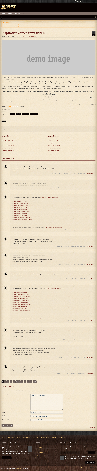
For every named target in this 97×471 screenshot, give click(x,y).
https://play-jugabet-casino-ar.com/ (21, 310)
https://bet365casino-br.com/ (20, 201)
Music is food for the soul (8, 145)
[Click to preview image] (48, 57)
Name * (4, 412)
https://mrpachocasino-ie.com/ (20, 302)
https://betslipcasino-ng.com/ (20, 213)
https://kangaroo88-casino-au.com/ (53, 227)
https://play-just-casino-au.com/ (20, 203)
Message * (5, 395)
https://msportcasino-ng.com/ (20, 209)
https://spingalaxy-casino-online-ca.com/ (22, 219)
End (35, 381)
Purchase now (6, 458)
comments (32, 36)
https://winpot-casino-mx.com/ (20, 205)
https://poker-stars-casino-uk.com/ (21, 296)
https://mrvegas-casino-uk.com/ (20, 306)
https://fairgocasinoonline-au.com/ (55, 288)
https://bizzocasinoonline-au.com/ (21, 298)
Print (20, 36)
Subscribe (91, 452)
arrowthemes (19, 468)
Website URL (5, 420)
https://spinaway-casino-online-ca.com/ (22, 217)
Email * (4, 416)
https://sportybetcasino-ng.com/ (21, 308)
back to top (92, 427)
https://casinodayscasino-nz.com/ (21, 294)
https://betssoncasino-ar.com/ (20, 215)
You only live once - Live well (8, 148)
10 (28, 381)
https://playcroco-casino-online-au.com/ (22, 207)
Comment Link (90, 173)
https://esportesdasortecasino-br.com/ (22, 211)
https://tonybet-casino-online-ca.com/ (22, 304)
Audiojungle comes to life (8, 150)
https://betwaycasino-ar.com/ (20, 292)
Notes (9, 111)
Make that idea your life (7, 140)
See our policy (90, 462)
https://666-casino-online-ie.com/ (21, 300)
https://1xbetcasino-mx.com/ (46, 318)
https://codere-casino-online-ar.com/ (49, 197)
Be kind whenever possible (8, 143)
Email (24, 36)
